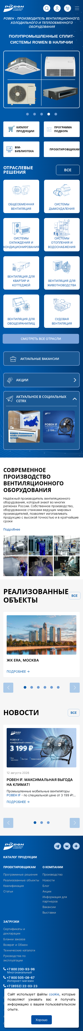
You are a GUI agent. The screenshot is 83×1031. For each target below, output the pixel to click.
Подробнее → (18, 671)
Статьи (8, 891)
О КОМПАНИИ (52, 867)
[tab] (27, 114)
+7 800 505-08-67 (20, 977)
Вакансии (49, 907)
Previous (8, 688)
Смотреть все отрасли (41, 339)
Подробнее (11, 529)
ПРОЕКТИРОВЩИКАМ (64, 149)
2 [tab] (31, 687)
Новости (48, 880)
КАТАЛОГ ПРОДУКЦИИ (25, 129)
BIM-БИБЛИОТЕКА (24, 149)
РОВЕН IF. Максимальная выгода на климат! (40, 782)
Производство (52, 874)
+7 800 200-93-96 (20, 969)
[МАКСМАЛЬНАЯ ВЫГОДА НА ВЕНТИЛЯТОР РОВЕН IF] (59, 427)
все (74, 595)
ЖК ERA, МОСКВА (23, 660)
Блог (45, 886)
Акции (46, 891)
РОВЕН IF (14, 795)
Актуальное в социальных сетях (41, 399)
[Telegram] (57, 846)
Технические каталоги (19, 950)
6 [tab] (58, 687)
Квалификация (13, 886)
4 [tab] (45, 687)
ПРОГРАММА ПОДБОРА (63, 129)
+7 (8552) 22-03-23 (21, 986)
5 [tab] (51, 687)
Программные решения (20, 874)
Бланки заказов (14, 939)
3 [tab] (38, 687)
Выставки (49, 912)
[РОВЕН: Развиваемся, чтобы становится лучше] (24, 427)
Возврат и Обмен (15, 944)
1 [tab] (25, 687)
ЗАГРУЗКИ (11, 921)
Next (75, 688)
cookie (54, 994)
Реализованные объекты (21, 880)
